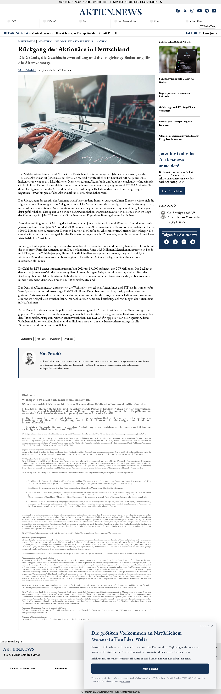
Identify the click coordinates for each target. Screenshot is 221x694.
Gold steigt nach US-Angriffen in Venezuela (177, 109)
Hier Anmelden (172, 191)
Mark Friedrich (27, 70)
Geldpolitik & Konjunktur (74, 41)
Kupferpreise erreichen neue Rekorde (174, 94)
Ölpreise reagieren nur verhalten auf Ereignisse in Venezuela (179, 137)
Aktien (102, 41)
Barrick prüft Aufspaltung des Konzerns (175, 123)
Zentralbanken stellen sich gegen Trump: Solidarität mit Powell (74, 33)
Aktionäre (41, 339)
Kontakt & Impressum (22, 668)
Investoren (55, 339)
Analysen (45, 41)
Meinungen (26, 41)
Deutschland (26, 339)
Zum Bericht (150, 668)
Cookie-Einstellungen (11, 641)
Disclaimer (125, 681)
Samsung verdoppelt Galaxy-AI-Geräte (176, 80)
